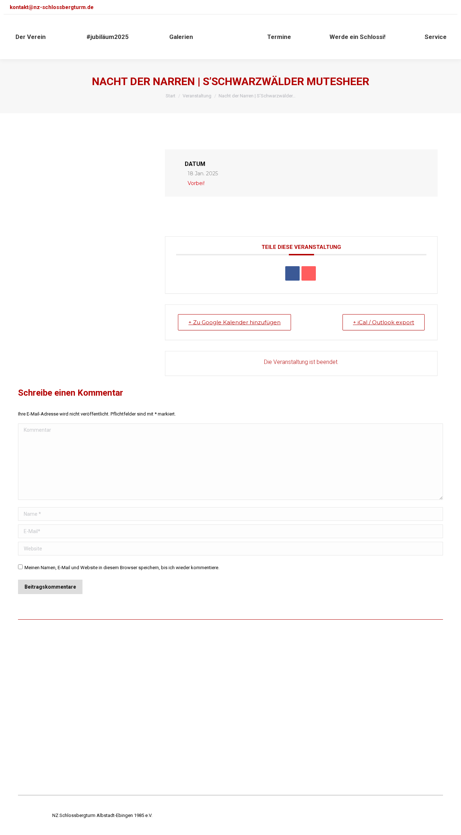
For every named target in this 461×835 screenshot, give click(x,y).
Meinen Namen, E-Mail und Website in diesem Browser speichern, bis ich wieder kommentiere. (121, 567)
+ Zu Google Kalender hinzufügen (234, 322)
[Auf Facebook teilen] (292, 273)
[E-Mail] (308, 273)
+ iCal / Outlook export (383, 322)
